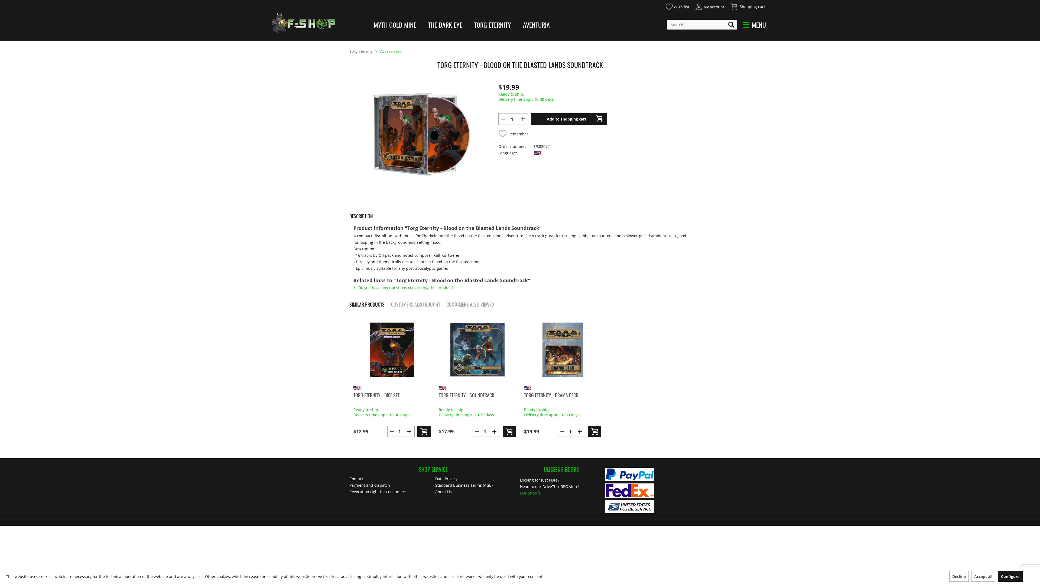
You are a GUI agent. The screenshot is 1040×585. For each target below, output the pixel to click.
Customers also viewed (470, 304)
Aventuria (536, 25)
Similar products (367, 304)
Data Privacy (446, 478)
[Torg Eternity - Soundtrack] (477, 349)
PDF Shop (528, 493)
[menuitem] (677, 6)
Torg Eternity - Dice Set (376, 395)
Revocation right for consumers (377, 491)
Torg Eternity (492, 25)
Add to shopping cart (566, 119)
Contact (356, 478)
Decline (959, 576)
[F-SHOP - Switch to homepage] (303, 23)
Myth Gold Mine (395, 25)
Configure (1010, 576)
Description (361, 216)
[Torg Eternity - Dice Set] (392, 349)
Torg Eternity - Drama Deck (551, 395)
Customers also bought (415, 304)
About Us (443, 491)
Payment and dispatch (369, 485)
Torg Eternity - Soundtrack (466, 395)
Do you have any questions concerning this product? (405, 287)
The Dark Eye (445, 25)
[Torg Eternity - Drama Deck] (562, 349)
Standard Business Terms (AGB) (464, 485)
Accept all (983, 576)
